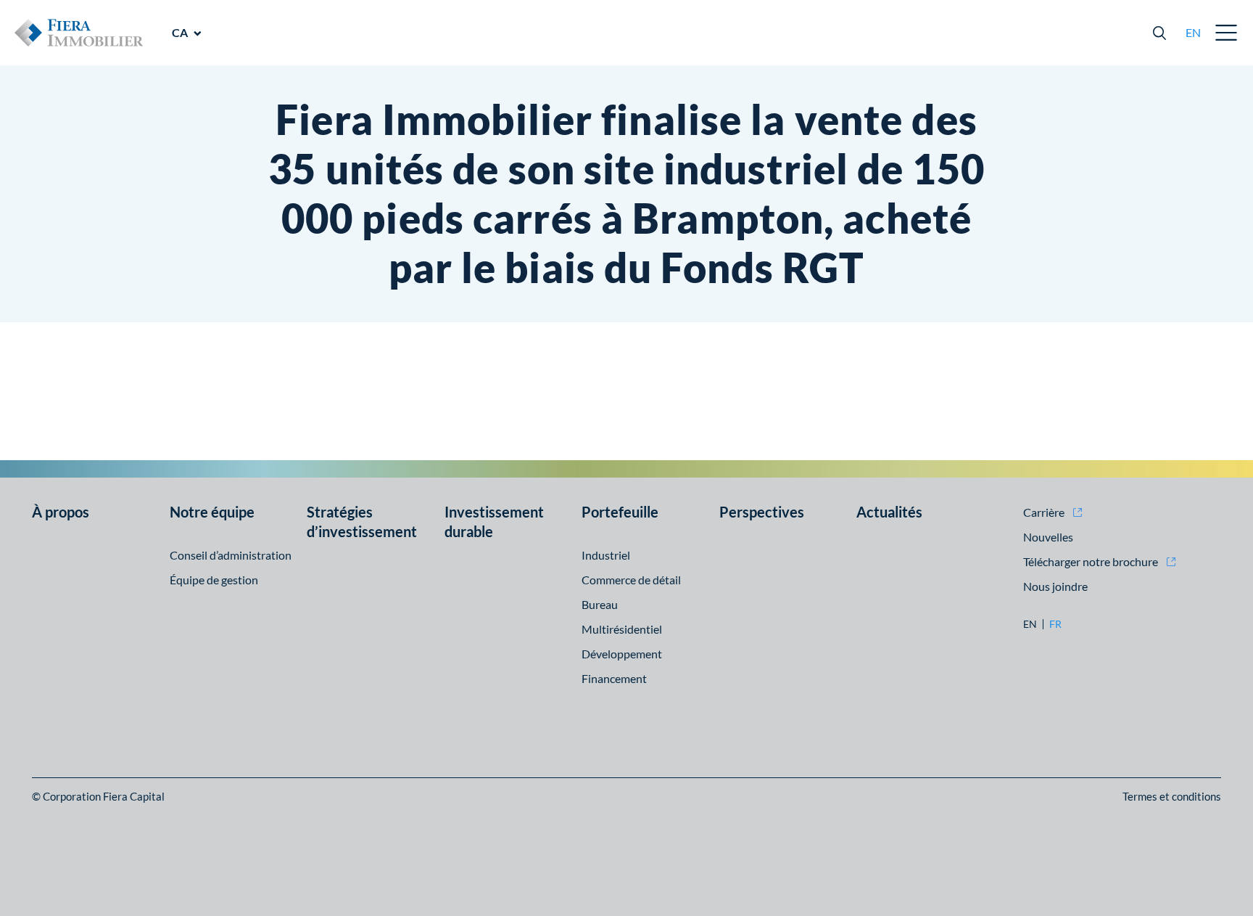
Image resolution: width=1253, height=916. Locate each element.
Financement (614, 678)
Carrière (1043, 512)
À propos (60, 511)
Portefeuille (620, 511)
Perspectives (761, 511)
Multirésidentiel (622, 629)
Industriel (606, 555)
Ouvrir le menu (1226, 33)
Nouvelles (1048, 537)
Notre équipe (212, 511)
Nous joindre (1055, 586)
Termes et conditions (1171, 796)
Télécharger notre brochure (1090, 561)
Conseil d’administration (230, 555)
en (1193, 32)
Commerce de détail (631, 579)
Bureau (600, 604)
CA (180, 32)
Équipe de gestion (214, 579)
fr (1055, 624)
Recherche (1159, 32)
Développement (622, 654)
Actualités (889, 511)
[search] (1159, 32)
